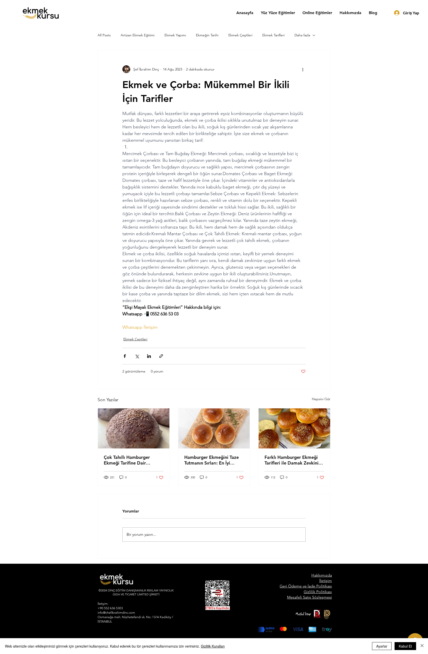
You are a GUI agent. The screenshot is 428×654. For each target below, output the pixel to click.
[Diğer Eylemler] (303, 69)
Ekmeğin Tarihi (207, 35)
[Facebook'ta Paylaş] (124, 356)
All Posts (104, 35)
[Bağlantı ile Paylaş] (161, 356)
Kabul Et (405, 646)
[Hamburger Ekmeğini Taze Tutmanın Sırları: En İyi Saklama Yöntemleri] (214, 428)
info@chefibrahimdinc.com (116, 612)
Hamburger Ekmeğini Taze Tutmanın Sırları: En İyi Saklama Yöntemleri (211, 460)
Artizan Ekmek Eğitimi (138, 35)
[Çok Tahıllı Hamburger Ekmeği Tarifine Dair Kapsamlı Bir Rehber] (133, 428)
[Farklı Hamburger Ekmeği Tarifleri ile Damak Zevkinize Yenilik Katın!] (294, 428)
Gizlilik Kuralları (213, 646)
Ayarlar (381, 646)
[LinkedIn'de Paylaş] (149, 356)
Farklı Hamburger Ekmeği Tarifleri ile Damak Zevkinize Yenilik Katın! (294, 460)
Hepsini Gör (321, 399)
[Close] (422, 646)
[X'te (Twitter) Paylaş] (136, 356)
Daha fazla (302, 35)
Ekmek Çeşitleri (240, 35)
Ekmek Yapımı (175, 35)
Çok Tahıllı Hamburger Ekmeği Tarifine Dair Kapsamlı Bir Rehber (127, 460)
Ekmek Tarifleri (273, 35)
